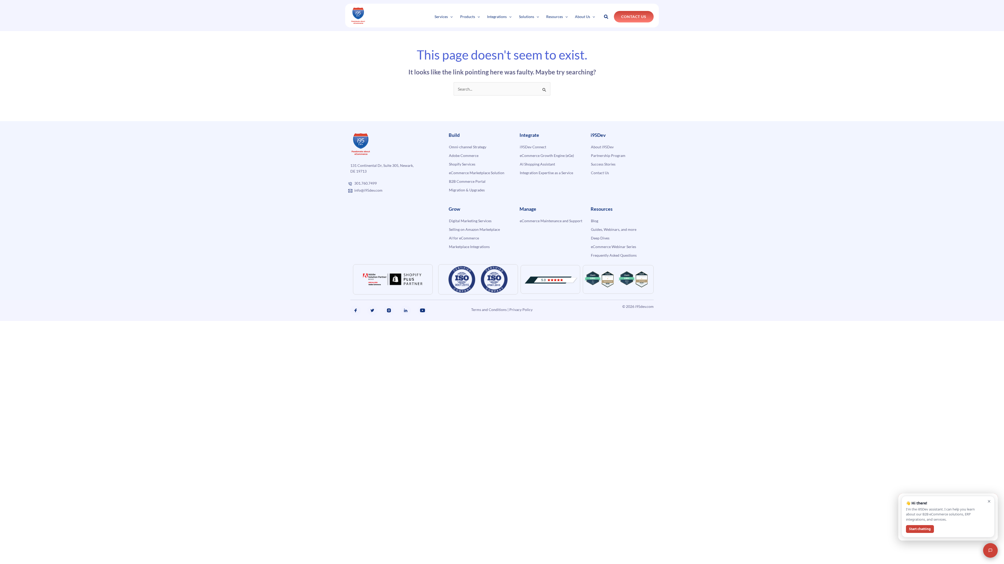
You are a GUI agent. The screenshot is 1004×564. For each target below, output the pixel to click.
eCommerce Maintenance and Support (551, 221)
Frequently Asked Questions (614, 255)
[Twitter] (372, 310)
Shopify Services (462, 164)
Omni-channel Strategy (467, 147)
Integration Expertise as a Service (546, 173)
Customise (42, 545)
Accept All (94, 545)
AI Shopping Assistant (537, 164)
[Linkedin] (406, 310)
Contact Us (600, 173)
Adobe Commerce (463, 155)
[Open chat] (990, 550)
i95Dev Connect (533, 147)
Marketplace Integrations (469, 246)
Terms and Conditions (489, 309)
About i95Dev (602, 147)
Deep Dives (600, 238)
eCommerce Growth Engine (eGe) (547, 155)
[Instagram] (389, 310)
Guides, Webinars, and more (613, 229)
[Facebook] (355, 310)
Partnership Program (608, 155)
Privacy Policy (521, 309)
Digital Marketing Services (470, 221)
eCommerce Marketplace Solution (476, 173)
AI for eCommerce (464, 238)
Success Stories (603, 164)
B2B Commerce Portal (467, 181)
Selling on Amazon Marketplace (474, 229)
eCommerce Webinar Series (613, 246)
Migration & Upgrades (467, 190)
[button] (450, 16)
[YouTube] (422, 310)
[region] (68, 529)
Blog (594, 221)
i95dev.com (644, 306)
